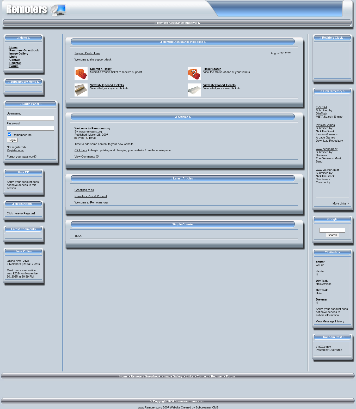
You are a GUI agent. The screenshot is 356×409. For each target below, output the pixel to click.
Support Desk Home (87, 53)
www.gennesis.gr (326, 149)
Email (92, 137)
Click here (81, 150)
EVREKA (321, 107)
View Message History (330, 321)
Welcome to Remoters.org (91, 202)
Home (13, 47)
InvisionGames (325, 125)
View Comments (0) (87, 156)
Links (13, 56)
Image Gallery (18, 53)
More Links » (341, 203)
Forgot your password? (21, 156)
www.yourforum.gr (327, 169)
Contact (14, 59)
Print (81, 137)
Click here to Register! (21, 213)
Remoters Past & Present (91, 196)
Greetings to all (84, 189)
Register (15, 62)
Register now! (15, 150)
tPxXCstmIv (323, 346)
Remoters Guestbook (24, 50)
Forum (14, 66)
